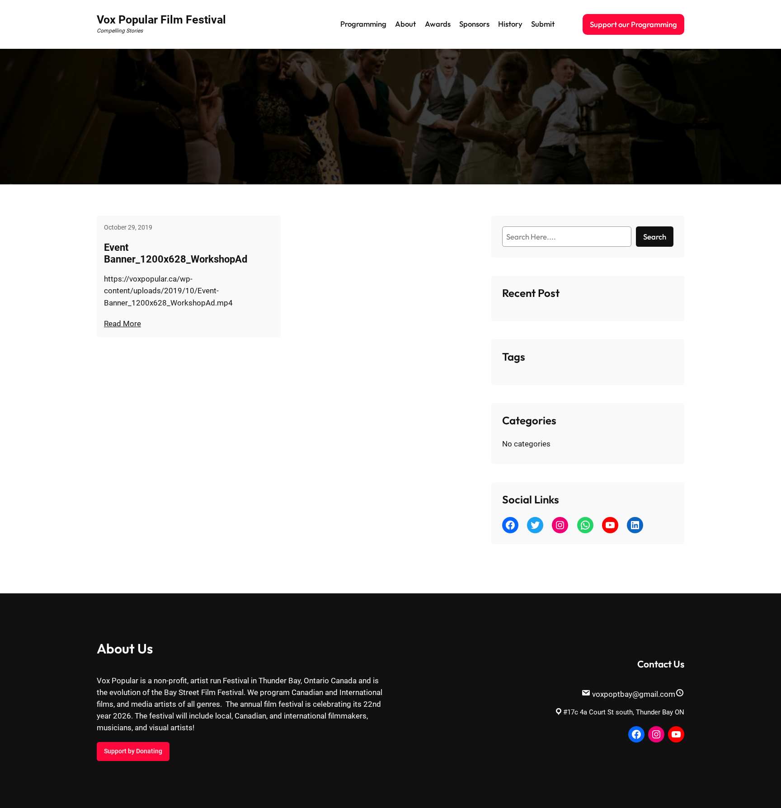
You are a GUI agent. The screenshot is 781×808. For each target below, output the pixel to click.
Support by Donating (133, 751)
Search (654, 236)
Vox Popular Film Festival (161, 19)
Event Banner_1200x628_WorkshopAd (175, 253)
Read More (122, 323)
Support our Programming (633, 24)
